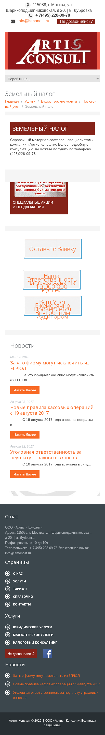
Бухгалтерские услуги (59, 101)
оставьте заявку (52, 247)
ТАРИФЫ (20, 589)
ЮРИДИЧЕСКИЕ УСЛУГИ (32, 627)
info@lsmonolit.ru (33, 21)
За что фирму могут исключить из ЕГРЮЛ (49, 365)
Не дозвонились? (76, 21)
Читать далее (25, 390)
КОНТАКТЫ (22, 604)
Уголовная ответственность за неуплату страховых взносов (46, 455)
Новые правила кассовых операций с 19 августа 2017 (52, 410)
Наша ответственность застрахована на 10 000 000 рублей (51, 282)
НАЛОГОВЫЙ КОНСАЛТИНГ (35, 642)
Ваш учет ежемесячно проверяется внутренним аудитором (52, 308)
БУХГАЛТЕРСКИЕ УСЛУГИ (33, 635)
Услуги (29, 101)
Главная (12, 101)
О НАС (18, 573)
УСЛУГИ (19, 581)
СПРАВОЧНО (23, 596)
